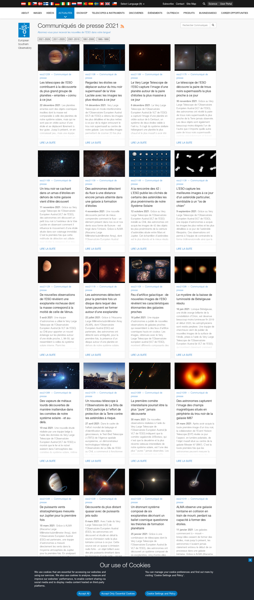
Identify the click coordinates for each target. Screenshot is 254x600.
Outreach (173, 13)
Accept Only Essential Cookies (118, 593)
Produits (189, 13)
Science (213, 3)
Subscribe (168, 3)
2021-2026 (44, 39)
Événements (155, 13)
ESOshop (82, 13)
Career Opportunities (234, 13)
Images (37, 13)
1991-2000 (88, 39)
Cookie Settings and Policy (161, 593)
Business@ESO (208, 13)
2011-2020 (59, 39)
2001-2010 (73, 39)
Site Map (191, 3)
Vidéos (50, 13)
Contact (180, 3)
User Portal (226, 3)
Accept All (83, 593)
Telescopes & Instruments (108, 13)
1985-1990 (103, 39)
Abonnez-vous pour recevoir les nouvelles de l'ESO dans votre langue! (74, 32)
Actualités (65, 13)
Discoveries (136, 13)
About (25, 13)
